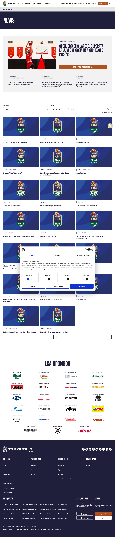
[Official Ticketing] (44, 409)
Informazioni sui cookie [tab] (83, 255)
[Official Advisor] (84, 431)
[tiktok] (103, 449)
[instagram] (86, 449)
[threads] (90, 449)
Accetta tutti (81, 286)
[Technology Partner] (98, 387)
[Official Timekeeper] (71, 409)
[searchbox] (57, 2)
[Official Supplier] (17, 420)
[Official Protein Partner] (98, 376)
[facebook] (83, 449)
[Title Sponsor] (17, 376)
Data (52, 105)
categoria (6, 105)
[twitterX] (100, 449)
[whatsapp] (107, 449)
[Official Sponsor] (17, 387)
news (10, 9)
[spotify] (110, 449)
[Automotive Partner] (71, 376)
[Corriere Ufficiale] (44, 420)
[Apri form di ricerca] (110, 3)
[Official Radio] (57, 431)
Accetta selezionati (57, 286)
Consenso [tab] (32, 255)
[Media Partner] (71, 420)
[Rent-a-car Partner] (17, 409)
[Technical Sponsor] (98, 398)
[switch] (48, 279)
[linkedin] (93, 449)
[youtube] (96, 449)
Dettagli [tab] (57, 255)
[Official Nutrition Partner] (98, 409)
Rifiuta (33, 286)
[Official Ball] (71, 398)
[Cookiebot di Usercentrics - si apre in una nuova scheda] (86, 249)
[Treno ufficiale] (44, 398)
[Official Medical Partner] (17, 398)
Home (5, 9)
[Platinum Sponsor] (44, 376)
